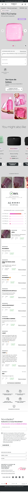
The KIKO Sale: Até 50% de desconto (14, 1)
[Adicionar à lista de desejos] (3, 164)
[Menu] (2, 4)
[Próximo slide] (26, 1)
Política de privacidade (8, 441)
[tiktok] (19, 477)
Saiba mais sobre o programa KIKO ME (8, 473)
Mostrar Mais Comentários (14, 383)
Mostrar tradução (22, 269)
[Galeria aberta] (25, 46)
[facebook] (16, 477)
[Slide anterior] (2, 1)
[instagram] (13, 477)
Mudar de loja (23, 51)
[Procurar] (5, 4)
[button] (6, 234)
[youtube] (23, 477)
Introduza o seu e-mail (6, 427)
